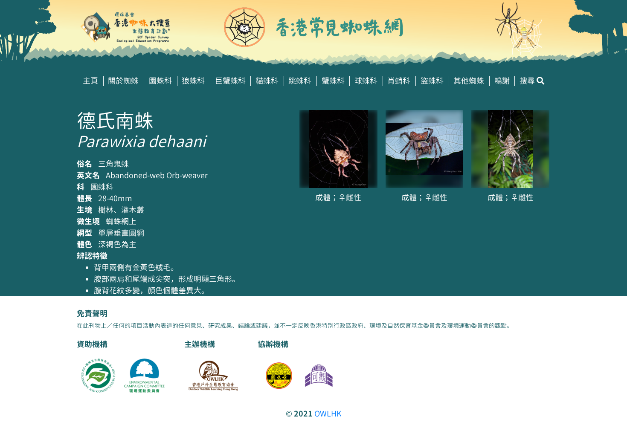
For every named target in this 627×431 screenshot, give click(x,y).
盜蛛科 (432, 80)
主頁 (90, 80)
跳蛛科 (299, 80)
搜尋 (528, 80)
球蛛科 (365, 80)
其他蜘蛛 (468, 80)
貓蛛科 (267, 80)
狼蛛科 (193, 80)
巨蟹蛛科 (230, 80)
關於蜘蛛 (123, 80)
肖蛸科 (398, 80)
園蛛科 (160, 80)
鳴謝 (502, 80)
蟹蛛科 (333, 80)
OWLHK (328, 413)
